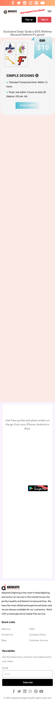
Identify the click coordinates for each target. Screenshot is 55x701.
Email (5, 668)
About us (5, 628)
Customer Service (38, 640)
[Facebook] (13, 3)
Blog (3, 640)
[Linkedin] (24, 3)
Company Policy (37, 634)
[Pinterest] (36, 3)
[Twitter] (19, 3)
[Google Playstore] (38, 488)
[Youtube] (42, 3)
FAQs (32, 628)
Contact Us (7, 634)
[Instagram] (30, 3)
